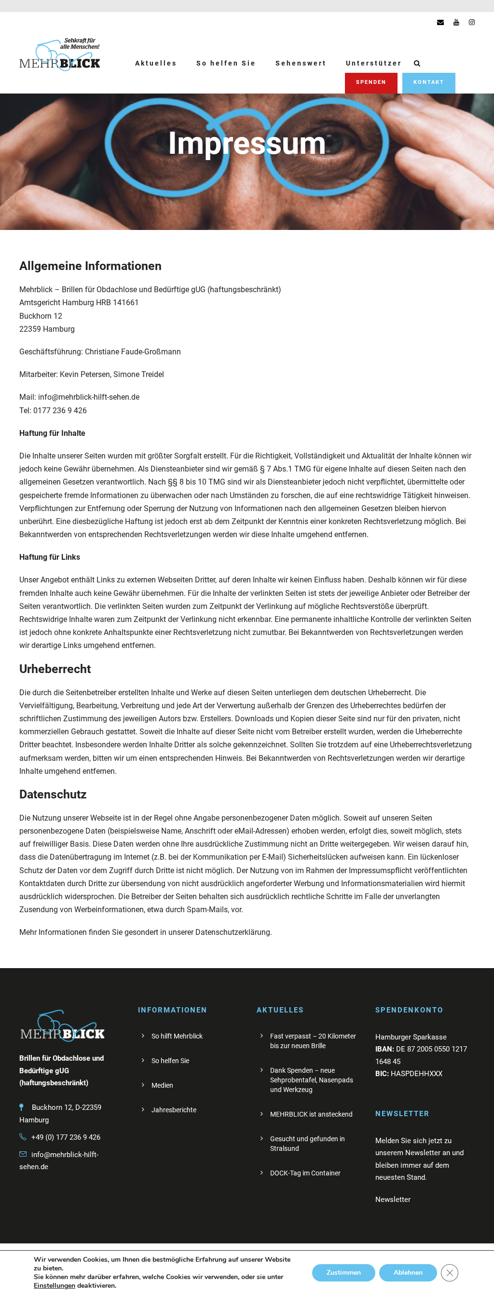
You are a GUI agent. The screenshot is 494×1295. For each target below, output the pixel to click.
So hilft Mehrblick (177, 1036)
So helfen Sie (226, 63)
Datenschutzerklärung (232, 932)
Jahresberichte (173, 1110)
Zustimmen (344, 1272)
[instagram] (472, 22)
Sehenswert (301, 63)
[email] (440, 22)
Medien (162, 1085)
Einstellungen (54, 1286)
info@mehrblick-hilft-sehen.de (88, 397)
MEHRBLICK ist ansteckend (311, 1114)
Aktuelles (156, 63)
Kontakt (428, 82)
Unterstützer (374, 63)
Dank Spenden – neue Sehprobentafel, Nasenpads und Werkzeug (311, 1079)
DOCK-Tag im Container (305, 1173)
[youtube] (456, 22)
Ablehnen (408, 1272)
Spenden (371, 82)
